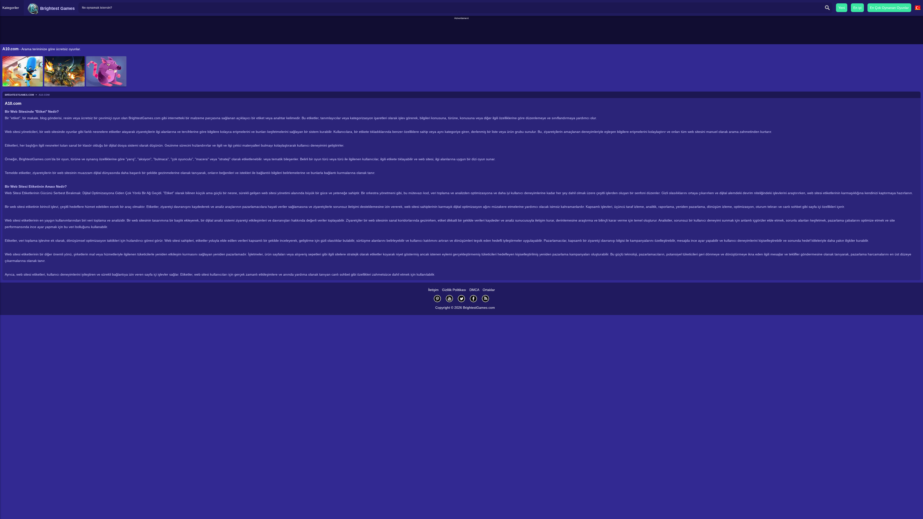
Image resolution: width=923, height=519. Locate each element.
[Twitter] (461, 298)
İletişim (433, 290)
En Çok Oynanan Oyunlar (889, 8)
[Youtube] (449, 298)
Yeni (841, 8)
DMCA (474, 290)
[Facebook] (473, 298)
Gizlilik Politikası (454, 290)
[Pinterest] (437, 298)
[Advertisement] (461, 31)
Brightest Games (57, 8)
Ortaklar (489, 290)
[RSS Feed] (485, 298)
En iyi (857, 8)
